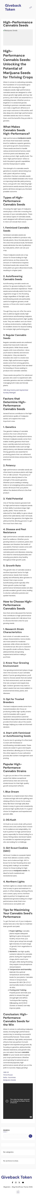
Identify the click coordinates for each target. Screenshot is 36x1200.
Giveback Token (13, 7)
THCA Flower (8, 1075)
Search (6, 1130)
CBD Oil (6, 1072)
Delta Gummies (9, 1077)
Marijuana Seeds (9, 1080)
